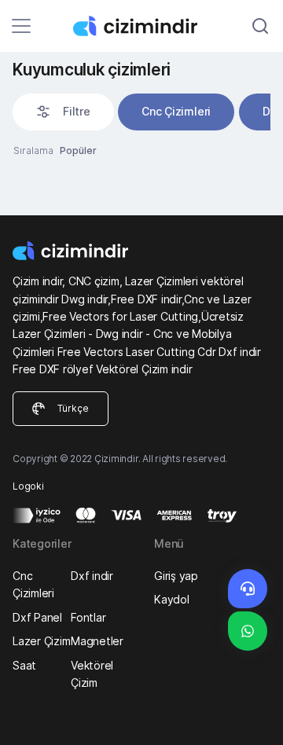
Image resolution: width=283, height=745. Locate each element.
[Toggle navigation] (21, 26)
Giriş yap (176, 575)
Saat (24, 665)
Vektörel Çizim (92, 674)
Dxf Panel (37, 617)
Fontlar (88, 617)
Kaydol (171, 599)
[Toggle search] (260, 26)
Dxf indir (92, 575)
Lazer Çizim (41, 641)
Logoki (28, 486)
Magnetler (97, 641)
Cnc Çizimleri (176, 111)
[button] (63, 112)
